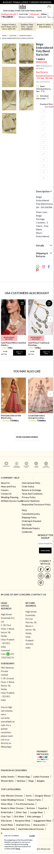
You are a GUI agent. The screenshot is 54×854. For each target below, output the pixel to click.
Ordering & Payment (31, 521)
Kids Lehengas (34, 816)
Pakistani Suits (8, 829)
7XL (43, 172)
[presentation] (4, 319)
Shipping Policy (29, 517)
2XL (43, 141)
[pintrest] (41, 583)
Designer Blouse (43, 795)
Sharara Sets (39, 825)
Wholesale (34, 14)
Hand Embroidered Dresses (31, 829)
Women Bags (24, 776)
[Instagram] (41, 576)
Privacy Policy (29, 497)
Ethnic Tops (21, 812)
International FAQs (31, 483)
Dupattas (42, 808)
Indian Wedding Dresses (12, 799)
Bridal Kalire (7, 812)
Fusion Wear (7, 825)
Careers (4, 490)
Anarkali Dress (23, 825)
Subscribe (45, 550)
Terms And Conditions (32, 493)
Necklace (21, 780)
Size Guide (49, 106)
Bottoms (31, 808)
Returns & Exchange (31, 490)
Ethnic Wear (7, 804)
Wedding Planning (9, 497)
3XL (43, 147)
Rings (31, 780)
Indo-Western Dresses (12, 795)
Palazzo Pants (34, 799)
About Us (5, 483)
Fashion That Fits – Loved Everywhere (27, 26)
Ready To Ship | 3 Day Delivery (45, 25)
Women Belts (7, 780)
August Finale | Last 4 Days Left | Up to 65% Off (9, 26)
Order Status (28, 486)
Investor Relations (31, 501)
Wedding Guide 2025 (9, 14)
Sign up (10, 16)
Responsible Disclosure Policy (36, 504)
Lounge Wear (36, 812)
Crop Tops (6, 816)
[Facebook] (41, 569)
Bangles (41, 780)
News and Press (8, 486)
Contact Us (6, 493)
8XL (43, 178)
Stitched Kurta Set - (42, 97)
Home (4, 35)
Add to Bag (19, 352)
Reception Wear (23, 820)
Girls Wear (19, 816)
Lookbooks (27, 531)
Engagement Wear (42, 820)
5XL (43, 160)
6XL (43, 166)
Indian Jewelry (8, 776)
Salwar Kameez (25, 35)
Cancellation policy (31, 514)
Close (32, 836)
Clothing (12, 35)
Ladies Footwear (41, 776)
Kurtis (29, 795)
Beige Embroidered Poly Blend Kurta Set (18, 38)
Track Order (23, 14)
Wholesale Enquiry (31, 528)
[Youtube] (48, 576)
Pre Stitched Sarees (25, 804)
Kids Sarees (6, 820)
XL (43, 135)
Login (3, 16)
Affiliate (44, 14)
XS (43, 111)
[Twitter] (48, 569)
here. (18, 849)
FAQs (24, 510)
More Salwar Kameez (27, 437)
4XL (43, 153)
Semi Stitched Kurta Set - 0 (43, 88)
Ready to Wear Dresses (12, 808)
